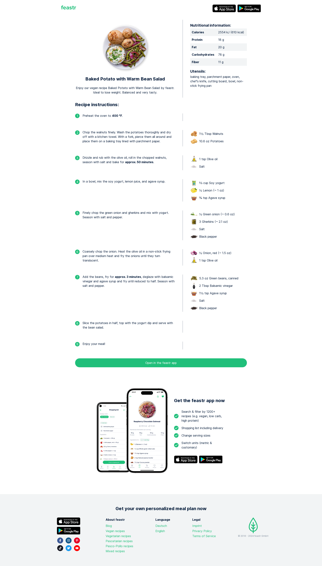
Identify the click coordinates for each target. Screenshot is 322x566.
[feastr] (68, 8)
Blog (109, 526)
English (160, 531)
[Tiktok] (60, 548)
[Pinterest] (77, 540)
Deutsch (161, 526)
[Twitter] (69, 548)
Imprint (197, 526)
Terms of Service (204, 536)
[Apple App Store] (224, 8)
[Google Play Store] (249, 8)
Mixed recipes (115, 551)
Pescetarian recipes (119, 541)
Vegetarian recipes (118, 536)
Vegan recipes (115, 531)
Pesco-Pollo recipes (119, 546)
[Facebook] (60, 540)
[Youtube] (77, 548)
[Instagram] (69, 540)
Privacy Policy (202, 531)
